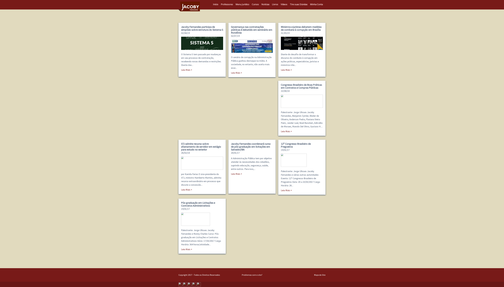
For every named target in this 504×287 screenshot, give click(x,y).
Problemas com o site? (252, 275)
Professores (227, 4)
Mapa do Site (320, 275)
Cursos (255, 4)
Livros (275, 4)
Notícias (265, 4)
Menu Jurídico (242, 4)
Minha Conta (316, 4)
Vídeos (284, 4)
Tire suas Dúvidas (299, 4)
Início (215, 4)
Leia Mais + (186, 69)
